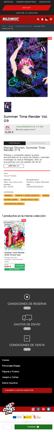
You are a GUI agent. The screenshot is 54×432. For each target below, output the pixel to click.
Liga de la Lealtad (27, 13)
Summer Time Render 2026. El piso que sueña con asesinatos (14, 255)
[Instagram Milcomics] (33, 408)
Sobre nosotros (26, 2)
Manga (8, 195)
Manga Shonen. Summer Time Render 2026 (13, 259)
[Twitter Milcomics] (48, 408)
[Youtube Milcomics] (43, 408)
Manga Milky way (29, 199)
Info (27, 308)
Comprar (31, 427)
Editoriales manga (14, 204)
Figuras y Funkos (10, 372)
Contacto (44, 2)
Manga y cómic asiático (27, 195)
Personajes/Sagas (11, 366)
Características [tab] (38, 143)
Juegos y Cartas (10, 377)
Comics (5, 360)
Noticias (8, 2)
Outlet (27, 8)
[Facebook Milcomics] (38, 408)
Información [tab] (14, 143)
